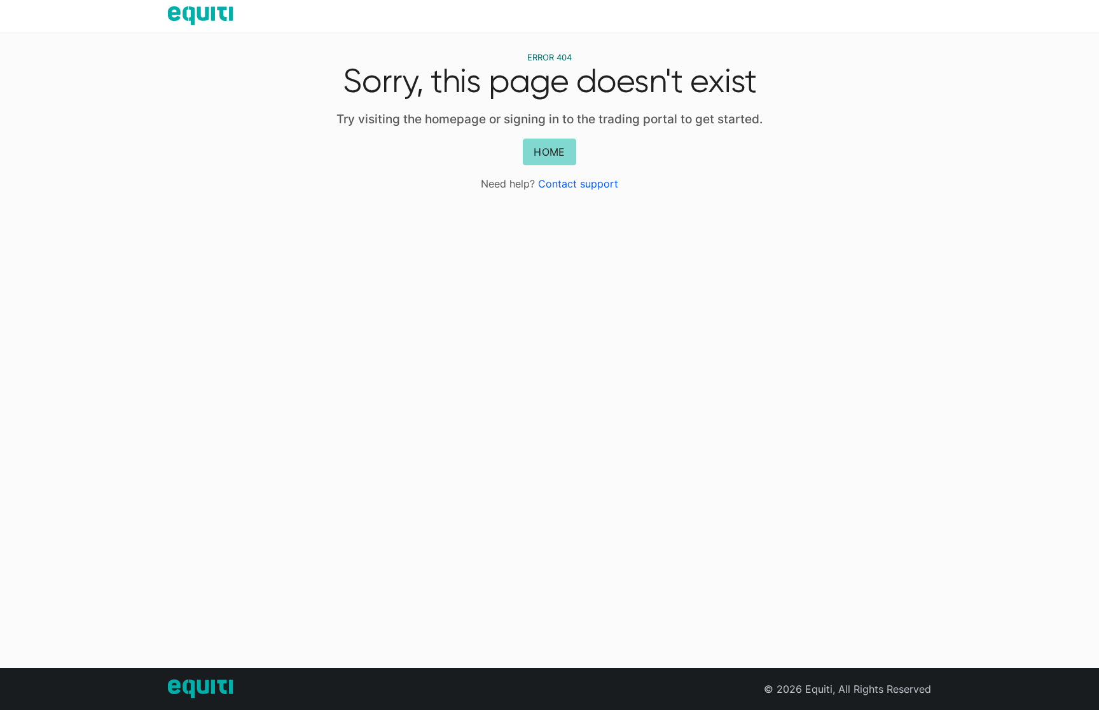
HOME (549, 152)
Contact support (578, 183)
